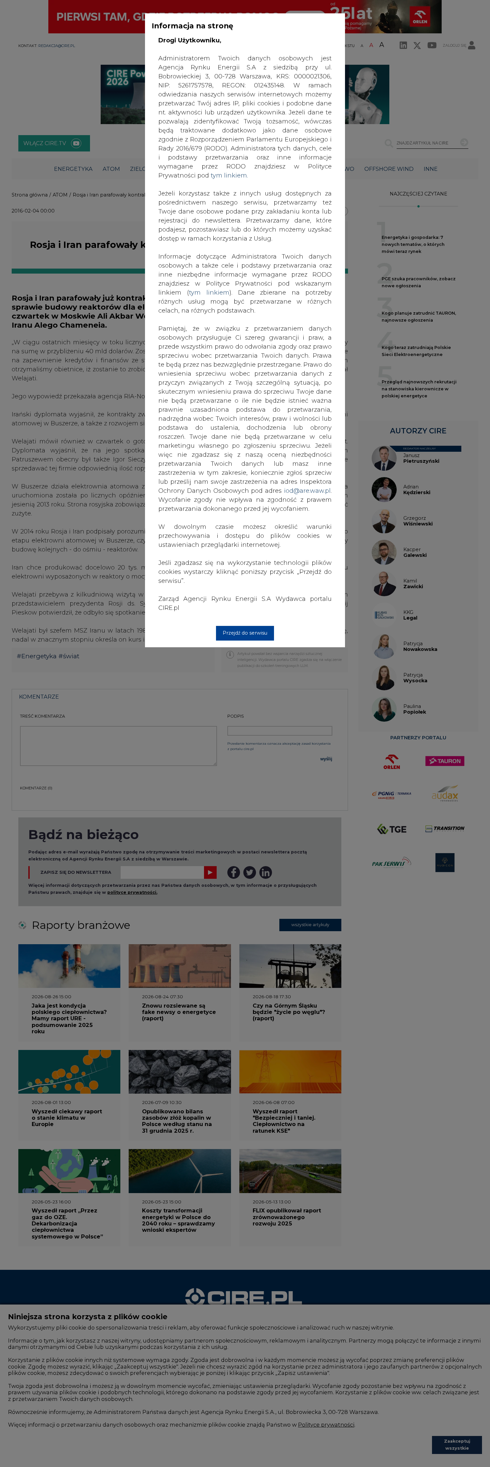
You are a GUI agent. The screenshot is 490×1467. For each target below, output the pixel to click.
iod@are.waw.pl (307, 490)
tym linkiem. (229, 175)
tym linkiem (209, 292)
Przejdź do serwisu (245, 633)
